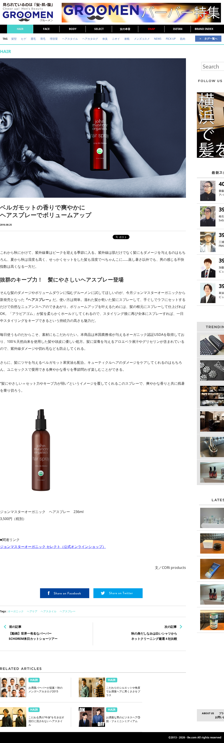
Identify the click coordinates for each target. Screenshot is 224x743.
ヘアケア (32, 611)
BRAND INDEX (204, 29)
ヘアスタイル (48, 611)
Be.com (192, 737)
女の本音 (125, 29)
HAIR (20, 29)
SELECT (99, 29)
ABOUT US (208, 713)
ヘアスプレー (67, 611)
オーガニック (16, 611)
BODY (72, 29)
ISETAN (177, 29)
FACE (46, 29)
